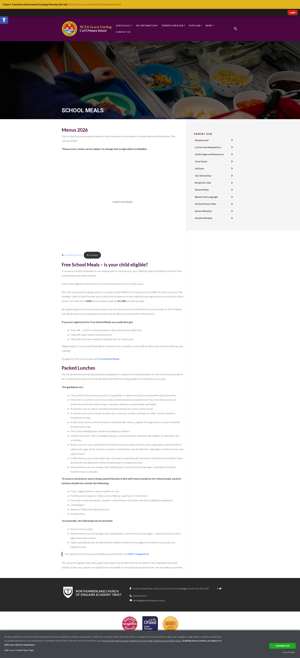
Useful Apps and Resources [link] (209, 154)
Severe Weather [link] (203, 211)
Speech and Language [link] (206, 197)
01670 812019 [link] (140, 596)
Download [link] (93, 255)
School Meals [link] (202, 189)
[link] (4, 20)
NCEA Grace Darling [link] (96, 27)
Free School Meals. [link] (109, 358)
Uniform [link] (199, 168)
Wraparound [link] (201, 140)
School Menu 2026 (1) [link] (73, 255)
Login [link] (292, 12)
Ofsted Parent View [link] (205, 204)
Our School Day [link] (203, 175)
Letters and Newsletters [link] (208, 147)
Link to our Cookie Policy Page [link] (19, 650)
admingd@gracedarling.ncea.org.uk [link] (149, 600)
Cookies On (282, 646)
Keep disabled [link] (288, 652)
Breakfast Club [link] (203, 182)
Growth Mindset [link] (203, 218)
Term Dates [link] (201, 161)
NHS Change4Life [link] (138, 553)
